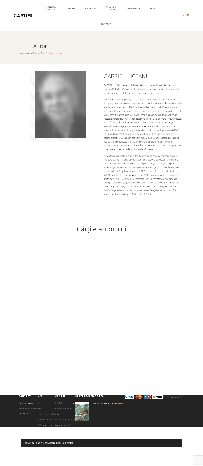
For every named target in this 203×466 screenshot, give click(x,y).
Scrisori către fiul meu (81, 381)
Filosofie (40, 299)
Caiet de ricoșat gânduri (163, 308)
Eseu (122, 299)
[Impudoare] (81, 269)
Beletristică (81, 371)
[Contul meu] (178, 15)
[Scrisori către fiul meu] (81, 342)
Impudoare (81, 308)
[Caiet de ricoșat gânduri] (163, 269)
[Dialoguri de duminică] (40, 269)
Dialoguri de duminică (40, 303)
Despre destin (40, 381)
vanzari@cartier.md (28, 408)
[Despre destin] (40, 342)
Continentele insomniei (122, 308)
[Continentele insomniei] (122, 269)
